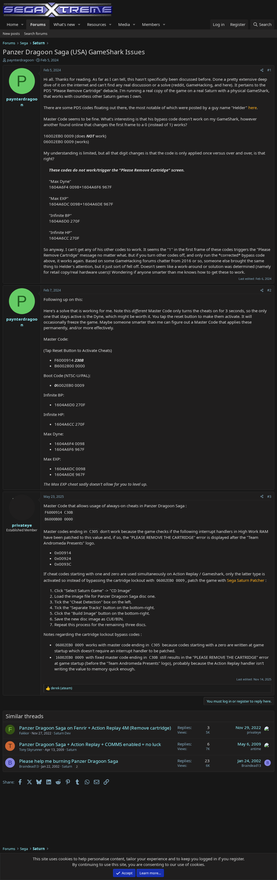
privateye (254, 732)
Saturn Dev (62, 733)
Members (151, 24)
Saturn (72, 749)
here (252, 107)
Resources (96, 24)
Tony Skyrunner (30, 749)
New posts (11, 33)
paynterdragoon (20, 60)
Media (124, 24)
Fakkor (24, 733)
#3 (269, 496)
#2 (269, 290)
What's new (64, 24)
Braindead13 (29, 766)
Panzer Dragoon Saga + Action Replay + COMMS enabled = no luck (90, 744)
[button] (22, 24)
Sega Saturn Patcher (245, 580)
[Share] (261, 70)
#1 (269, 70)
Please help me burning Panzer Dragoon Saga (68, 761)
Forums (37, 24)
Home (12, 24)
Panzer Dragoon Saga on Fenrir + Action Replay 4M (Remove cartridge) (95, 728)
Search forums (35, 33)
